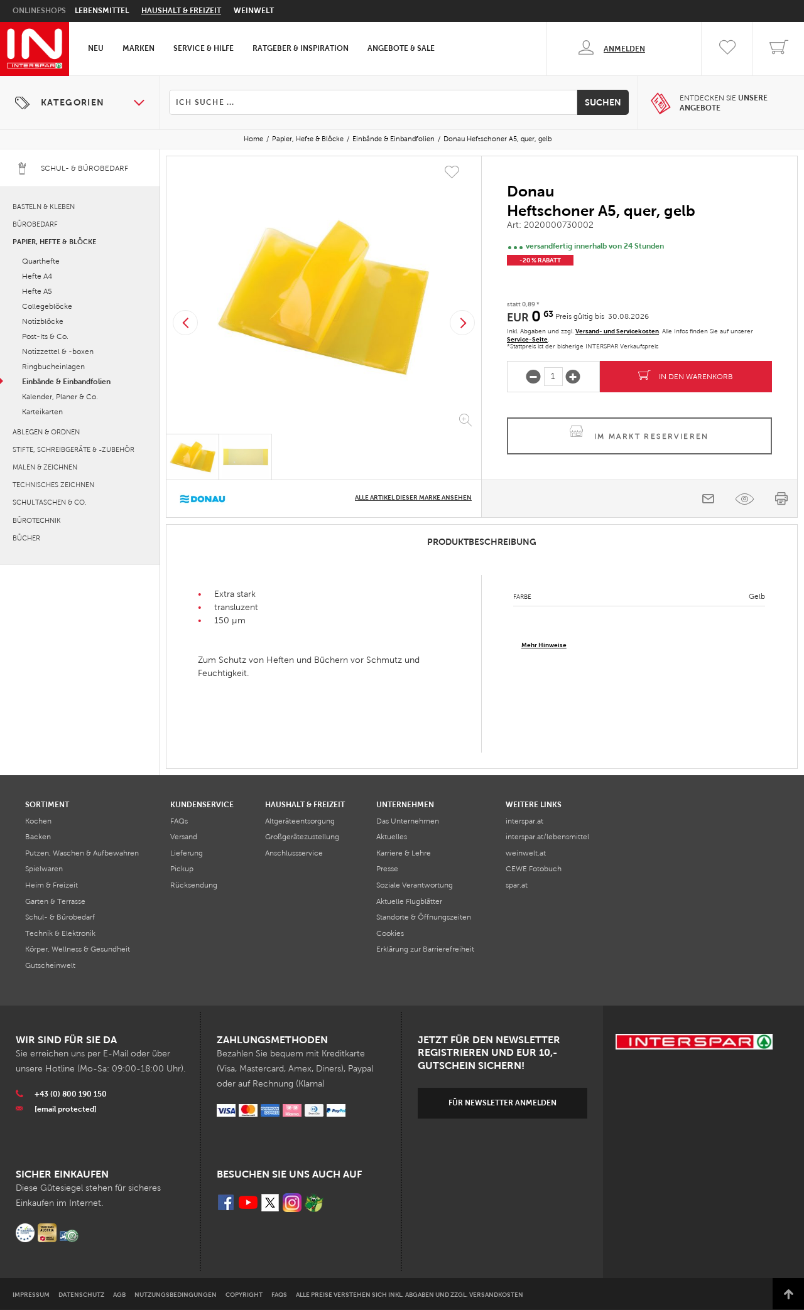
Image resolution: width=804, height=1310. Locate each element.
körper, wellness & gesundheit (77, 949)
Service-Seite (527, 339)
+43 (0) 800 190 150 (71, 1094)
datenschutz (81, 1294)
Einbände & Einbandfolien (393, 138)
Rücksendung (193, 885)
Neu (96, 48)
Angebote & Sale (401, 48)
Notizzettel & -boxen (58, 351)
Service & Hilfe (203, 48)
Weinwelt (254, 10)
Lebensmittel (102, 10)
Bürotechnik (37, 520)
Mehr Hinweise (544, 645)
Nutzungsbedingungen (175, 1294)
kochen (38, 821)
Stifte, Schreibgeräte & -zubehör (73, 449)
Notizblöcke (42, 321)
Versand (183, 836)
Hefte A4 (37, 276)
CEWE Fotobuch (534, 868)
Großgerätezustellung (302, 836)
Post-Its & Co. (45, 336)
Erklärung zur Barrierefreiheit (425, 949)
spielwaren (44, 868)
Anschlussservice (294, 853)
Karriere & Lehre (403, 853)
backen (38, 836)
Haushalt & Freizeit (181, 10)
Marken (138, 48)
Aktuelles (391, 836)
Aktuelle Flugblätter (409, 901)
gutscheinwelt (50, 965)
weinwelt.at (526, 853)
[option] (323, 297)
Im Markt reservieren (651, 436)
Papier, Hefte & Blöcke (308, 138)
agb (119, 1294)
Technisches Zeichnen (53, 484)
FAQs (179, 821)
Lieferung (186, 853)
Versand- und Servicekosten (617, 331)
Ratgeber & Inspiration (301, 48)
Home (253, 138)
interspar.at (524, 821)
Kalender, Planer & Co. (60, 396)
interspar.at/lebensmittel (547, 836)
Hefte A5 (37, 291)
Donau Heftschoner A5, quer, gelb (497, 138)
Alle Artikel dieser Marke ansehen (413, 497)
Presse (387, 868)
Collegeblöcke (47, 306)
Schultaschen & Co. (50, 502)
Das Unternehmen (407, 821)
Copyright (244, 1294)
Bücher (26, 538)
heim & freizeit (51, 885)
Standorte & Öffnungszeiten (423, 917)
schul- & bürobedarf (60, 917)
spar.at (517, 885)
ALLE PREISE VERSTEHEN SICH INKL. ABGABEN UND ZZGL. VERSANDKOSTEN (409, 1294)
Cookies (390, 933)
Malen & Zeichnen (45, 467)
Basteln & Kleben (44, 206)
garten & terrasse (55, 901)
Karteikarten (42, 411)
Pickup (181, 868)
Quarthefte (41, 261)
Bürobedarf (35, 224)
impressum (31, 1294)
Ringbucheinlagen (53, 366)
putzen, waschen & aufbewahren (82, 853)
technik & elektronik (60, 933)
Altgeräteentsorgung (300, 821)
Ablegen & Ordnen (46, 432)
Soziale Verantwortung (414, 885)
